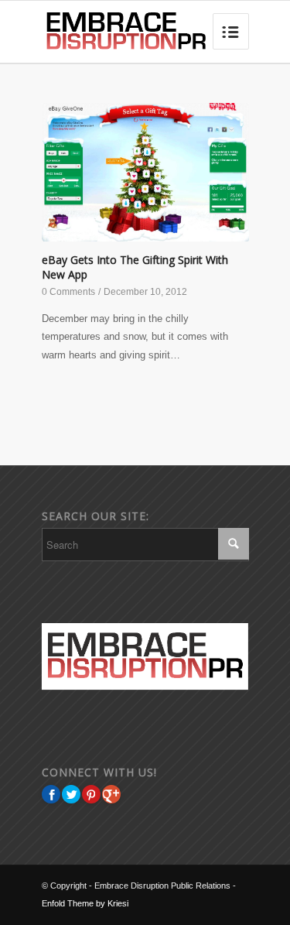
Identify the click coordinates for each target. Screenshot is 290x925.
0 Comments (68, 291)
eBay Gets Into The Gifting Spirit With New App (135, 267)
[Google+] (111, 794)
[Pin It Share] (91, 794)
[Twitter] (71, 794)
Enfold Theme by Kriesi (85, 903)
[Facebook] (51, 794)
